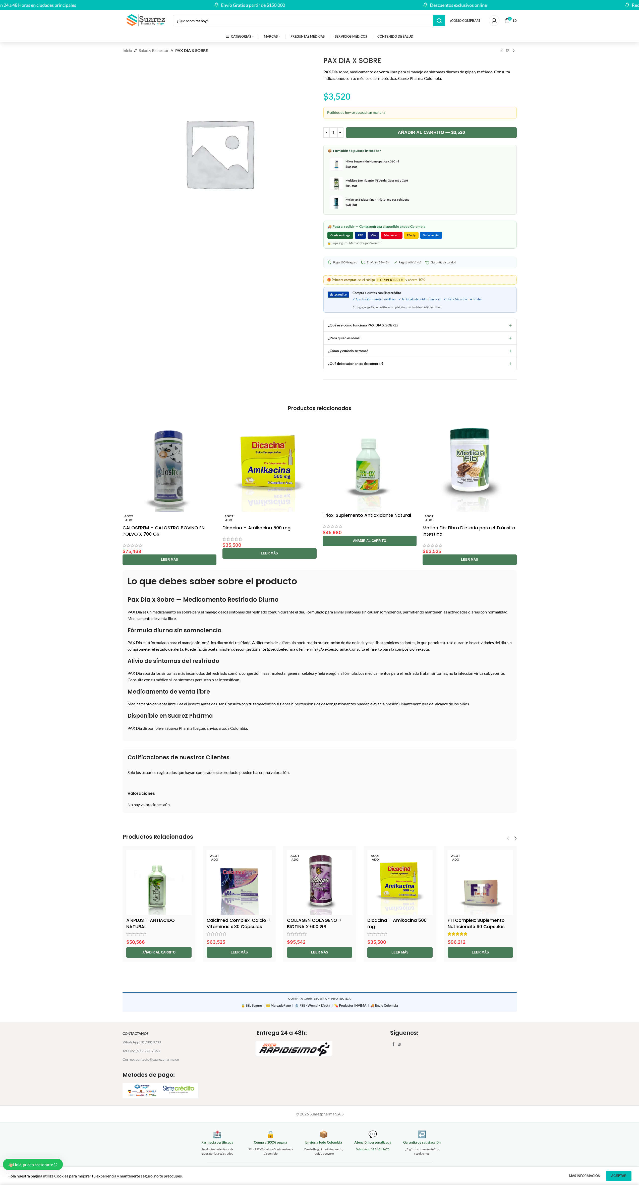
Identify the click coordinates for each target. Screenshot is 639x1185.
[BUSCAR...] (439, 20)
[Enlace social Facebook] (393, 1044)
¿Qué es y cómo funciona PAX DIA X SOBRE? (420, 325)
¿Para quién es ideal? (420, 337)
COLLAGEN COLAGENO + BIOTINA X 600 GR (314, 923)
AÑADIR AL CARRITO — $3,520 (431, 132)
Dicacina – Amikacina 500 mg (256, 528)
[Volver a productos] (508, 51)
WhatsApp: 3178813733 (142, 1042)
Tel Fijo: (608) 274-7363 (141, 1051)
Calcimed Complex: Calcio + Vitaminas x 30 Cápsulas (239, 923)
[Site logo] (145, 20)
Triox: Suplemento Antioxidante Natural (367, 515)
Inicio (127, 50)
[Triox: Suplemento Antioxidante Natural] (370, 465)
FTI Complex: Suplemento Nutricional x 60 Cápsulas (476, 923)
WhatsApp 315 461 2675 (372, 1149)
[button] (370, 541)
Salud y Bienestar (153, 50)
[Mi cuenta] (494, 21)
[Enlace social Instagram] (399, 1044)
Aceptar (618, 1176)
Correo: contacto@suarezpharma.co (151, 1059)
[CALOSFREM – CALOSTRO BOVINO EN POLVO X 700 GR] (170, 465)
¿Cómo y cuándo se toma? (420, 350)
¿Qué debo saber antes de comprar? (420, 363)
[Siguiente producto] (514, 51)
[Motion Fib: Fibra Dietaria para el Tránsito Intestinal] (470, 465)
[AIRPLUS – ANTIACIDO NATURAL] (159, 882)
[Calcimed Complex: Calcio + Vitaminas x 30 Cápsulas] (239, 882)
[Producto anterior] (502, 51)
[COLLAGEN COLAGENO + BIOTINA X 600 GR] (319, 882)
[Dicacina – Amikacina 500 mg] (269, 465)
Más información (585, 1176)
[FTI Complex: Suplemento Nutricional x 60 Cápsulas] (480, 882)
